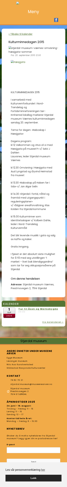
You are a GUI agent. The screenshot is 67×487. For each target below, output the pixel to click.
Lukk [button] (33, 478)
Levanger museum (17, 361)
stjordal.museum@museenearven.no (31, 384)
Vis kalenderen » (53, 322)
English (62, 20)
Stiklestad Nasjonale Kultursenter (26, 368)
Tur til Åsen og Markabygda (38, 308)
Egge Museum (15, 357)
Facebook (56, 20)
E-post (11, 444)
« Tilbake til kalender (20, 34)
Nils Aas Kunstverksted (20, 364)
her (43, 469)
